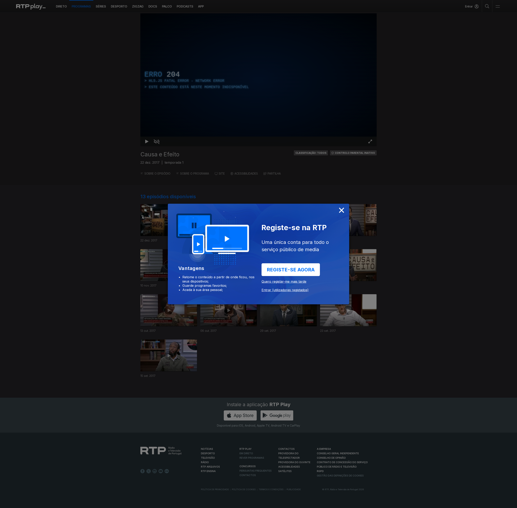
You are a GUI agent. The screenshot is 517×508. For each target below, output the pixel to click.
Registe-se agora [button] (291, 270)
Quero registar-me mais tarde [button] (284, 281)
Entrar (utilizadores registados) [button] (285, 290)
